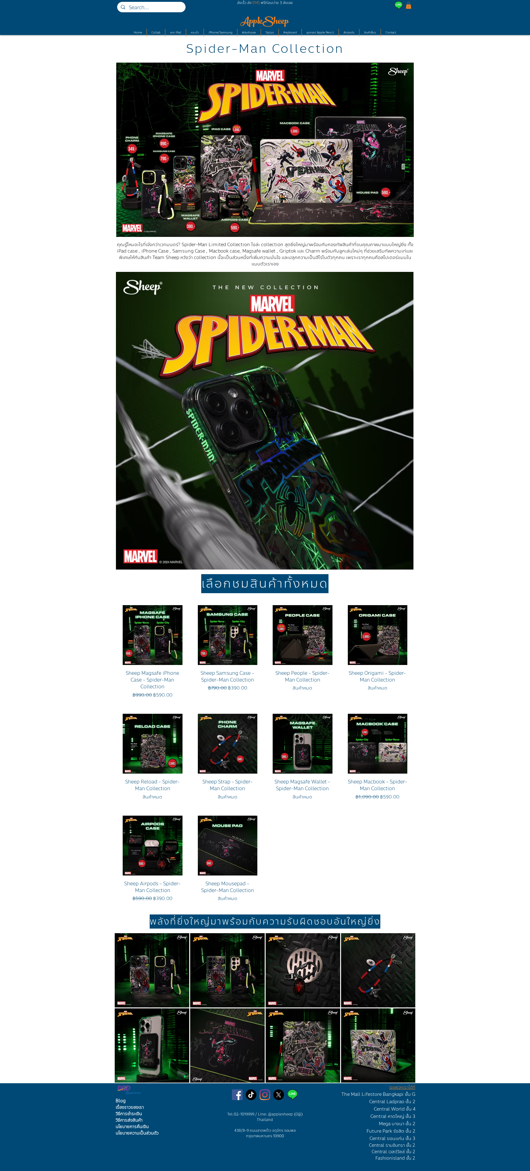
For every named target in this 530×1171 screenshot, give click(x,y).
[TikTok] (251, 1094)
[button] (408, 5)
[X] (278, 1094)
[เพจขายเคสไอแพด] (237, 1094)
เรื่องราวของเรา (130, 1107)
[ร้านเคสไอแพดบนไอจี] (264, 1094)
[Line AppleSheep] (292, 1094)
